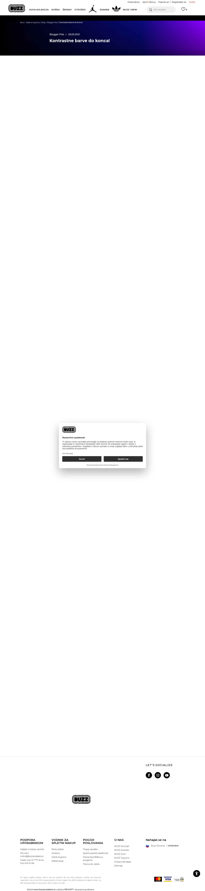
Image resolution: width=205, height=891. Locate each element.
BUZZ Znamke (121, 850)
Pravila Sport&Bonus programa (93, 858)
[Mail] (38, 88)
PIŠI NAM (89, 29)
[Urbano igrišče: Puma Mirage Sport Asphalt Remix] (102, 695)
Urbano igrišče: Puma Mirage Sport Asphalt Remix (102, 732)
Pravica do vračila (91, 864)
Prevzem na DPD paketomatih (94, 18)
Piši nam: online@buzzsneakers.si (31, 854)
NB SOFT (69, 889)
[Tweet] (38, 71)
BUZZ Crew (120, 854)
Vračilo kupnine (59, 857)
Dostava (56, 853)
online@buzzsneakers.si (108, 29)
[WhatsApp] (38, 77)
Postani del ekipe (122, 862)
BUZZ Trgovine (121, 858)
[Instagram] (158, 775)
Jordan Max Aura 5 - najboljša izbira (102, 650)
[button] (161, 9)
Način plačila (58, 849)
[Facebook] (37, 65)
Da (60, 484)
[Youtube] (167, 775)
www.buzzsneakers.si (44, 889)
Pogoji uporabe (90, 849)
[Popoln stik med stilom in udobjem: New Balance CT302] (102, 532)
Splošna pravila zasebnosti (95, 853)
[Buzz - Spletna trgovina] (16, 8)
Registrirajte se (179, 2)
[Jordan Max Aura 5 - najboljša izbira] (102, 613)
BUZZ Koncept (121, 846)
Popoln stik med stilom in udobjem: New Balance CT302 (102, 569)
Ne (71, 484)
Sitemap (118, 865)
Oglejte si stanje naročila (32, 849)
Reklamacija (57, 861)
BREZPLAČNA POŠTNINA (86, 23)
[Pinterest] (38, 94)
